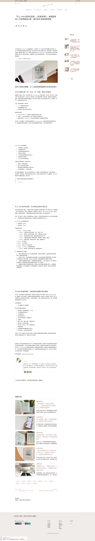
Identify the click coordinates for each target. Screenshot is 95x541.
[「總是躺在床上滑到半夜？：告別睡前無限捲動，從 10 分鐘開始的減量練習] (67, 61)
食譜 (59, 527)
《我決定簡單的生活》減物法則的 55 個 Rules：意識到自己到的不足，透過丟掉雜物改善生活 (46, 452)
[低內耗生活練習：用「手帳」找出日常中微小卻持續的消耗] (67, 54)
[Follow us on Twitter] (15, 3)
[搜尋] (79, 4)
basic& (16, 22)
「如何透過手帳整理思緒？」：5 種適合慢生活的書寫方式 (75, 70)
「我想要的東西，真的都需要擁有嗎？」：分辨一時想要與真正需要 (75, 41)
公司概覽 (49, 523)
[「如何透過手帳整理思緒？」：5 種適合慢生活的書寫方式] (67, 69)
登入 (22, 500)
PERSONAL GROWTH (74, 53)
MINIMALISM (39, 463)
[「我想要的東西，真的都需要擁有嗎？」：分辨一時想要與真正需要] (67, 39)
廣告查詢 (21, 1)
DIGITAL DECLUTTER (74, 60)
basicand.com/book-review (27, 354)
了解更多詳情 (21, 539)
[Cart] (75, 4)
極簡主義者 (51, 481)
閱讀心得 (29, 483)
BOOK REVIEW (40, 401)
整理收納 (29, 481)
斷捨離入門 (40, 481)
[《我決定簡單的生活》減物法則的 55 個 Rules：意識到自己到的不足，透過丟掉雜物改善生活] (25, 453)
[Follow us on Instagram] (20, 3)
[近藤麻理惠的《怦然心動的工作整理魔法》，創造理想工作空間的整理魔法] (25, 438)
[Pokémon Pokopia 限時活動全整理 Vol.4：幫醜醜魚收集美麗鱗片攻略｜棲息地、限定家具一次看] (67, 46)
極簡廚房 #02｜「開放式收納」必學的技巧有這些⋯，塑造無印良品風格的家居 (46, 468)
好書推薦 (23, 481)
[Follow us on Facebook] (17, 3)
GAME (71, 44)
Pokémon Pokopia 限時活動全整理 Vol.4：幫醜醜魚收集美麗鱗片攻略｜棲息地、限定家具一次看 (75, 49)
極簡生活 (17, 483)
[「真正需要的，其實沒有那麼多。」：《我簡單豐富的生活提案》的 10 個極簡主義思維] (25, 407)
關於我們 (16, 1)
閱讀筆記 (35, 483)
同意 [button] (26, 539)
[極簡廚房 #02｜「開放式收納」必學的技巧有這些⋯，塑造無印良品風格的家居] (25, 469)
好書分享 (17, 481)
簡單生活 (23, 483)
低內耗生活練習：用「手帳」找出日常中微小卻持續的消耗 (75, 56)
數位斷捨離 (60, 524)
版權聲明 (25, 1)
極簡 (46, 481)
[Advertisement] (36, 37)
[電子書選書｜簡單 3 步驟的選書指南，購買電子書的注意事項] (25, 422)
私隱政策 (49, 525)
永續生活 (60, 525)
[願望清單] (77, 4)
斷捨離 (34, 481)
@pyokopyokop (27, 58)
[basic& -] (47, 5)
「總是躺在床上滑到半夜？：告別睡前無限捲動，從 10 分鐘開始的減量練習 (75, 63)
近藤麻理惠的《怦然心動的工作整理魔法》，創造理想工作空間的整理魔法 (46, 437)
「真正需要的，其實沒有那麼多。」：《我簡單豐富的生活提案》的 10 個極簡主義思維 (46, 406)
